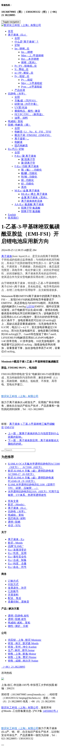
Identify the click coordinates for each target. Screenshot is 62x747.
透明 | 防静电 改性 (18, 615)
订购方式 (13, 580)
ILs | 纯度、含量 (17, 563)
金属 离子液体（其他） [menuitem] (34, 197)
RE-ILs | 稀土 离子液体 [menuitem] (34, 194)
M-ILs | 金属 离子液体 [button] (27, 190)
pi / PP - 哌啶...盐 (24, 72)
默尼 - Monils (15, 542)
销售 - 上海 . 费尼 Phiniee (22, 657)
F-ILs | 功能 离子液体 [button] (27, 166)
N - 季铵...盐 (22, 69)
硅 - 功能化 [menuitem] (27, 183)
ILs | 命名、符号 (17, 567)
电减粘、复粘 (16, 515)
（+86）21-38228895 (13, 666)
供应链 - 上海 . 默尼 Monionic (24, 639)
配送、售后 (14, 598)
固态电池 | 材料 (17, 518)
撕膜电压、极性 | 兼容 (27, 110)
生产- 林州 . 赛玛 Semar (21, 650)
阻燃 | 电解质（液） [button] (19, 124)
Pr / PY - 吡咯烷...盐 (26, 65)
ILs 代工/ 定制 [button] (16, 149)
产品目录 (20, 90)
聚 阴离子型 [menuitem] (28, 162)
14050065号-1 (50, 711)
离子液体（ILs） (17, 508)
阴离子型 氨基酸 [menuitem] (30, 211)
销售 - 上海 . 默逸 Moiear (22, 653)
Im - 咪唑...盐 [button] (22, 48)
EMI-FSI (9, 427)
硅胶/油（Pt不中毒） (27, 104)
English (12, 214)
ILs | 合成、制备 (17, 560)
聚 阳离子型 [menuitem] (28, 159)
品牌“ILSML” (15, 546)
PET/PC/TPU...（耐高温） (29, 114)
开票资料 (13, 594)
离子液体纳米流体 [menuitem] (31, 201)
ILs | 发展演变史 (17, 549)
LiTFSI (30, 306)
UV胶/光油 (21, 107)
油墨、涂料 (21, 117)
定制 (17, 45)
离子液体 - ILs (16, 539)
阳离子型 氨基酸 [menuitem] (30, 207)
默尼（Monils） (17, 504)
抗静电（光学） (17, 511)
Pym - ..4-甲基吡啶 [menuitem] (31, 86)
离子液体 (6, 256)
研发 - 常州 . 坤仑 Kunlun (22, 646)
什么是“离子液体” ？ (27, 41)
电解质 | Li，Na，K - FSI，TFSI (33, 131)
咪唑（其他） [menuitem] (29, 62)
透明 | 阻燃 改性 (17, 619)
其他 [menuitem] (23, 187)
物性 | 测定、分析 (18, 626)
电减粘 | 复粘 (15, 121)
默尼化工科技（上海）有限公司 (19, 707)
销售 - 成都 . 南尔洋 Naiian (23, 660)
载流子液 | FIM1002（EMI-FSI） (33, 135)
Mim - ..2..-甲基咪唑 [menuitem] (32, 55)
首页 (10, 31)
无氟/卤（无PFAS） (26, 100)
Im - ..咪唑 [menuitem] (27, 52)
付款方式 (13, 584)
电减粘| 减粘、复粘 (19, 622)
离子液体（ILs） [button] (17, 34)
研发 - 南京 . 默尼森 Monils (23, 643)
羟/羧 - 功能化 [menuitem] (29, 176)
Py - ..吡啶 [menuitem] (27, 79)
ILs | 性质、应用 (17, 553)
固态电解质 (21, 145)
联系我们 (13, 217)
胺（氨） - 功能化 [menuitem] (31, 169)
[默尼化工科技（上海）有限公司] (31, 25)
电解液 (18, 142)
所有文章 (13, 501)
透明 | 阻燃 (14, 521)
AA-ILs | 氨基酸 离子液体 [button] (29, 204)
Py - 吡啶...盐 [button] (22, 76)
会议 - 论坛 (14, 525)
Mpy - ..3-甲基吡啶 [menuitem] (31, 83)
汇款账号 (13, 591)
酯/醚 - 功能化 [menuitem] (29, 173)
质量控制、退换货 (18, 601)
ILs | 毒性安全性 (17, 556)
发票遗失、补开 (17, 587)
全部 (17, 38)
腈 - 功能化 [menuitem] (27, 180)
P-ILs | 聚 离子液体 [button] (25, 156)
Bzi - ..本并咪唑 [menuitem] (30, 59)
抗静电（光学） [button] (17, 93)
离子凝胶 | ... (22, 138)
